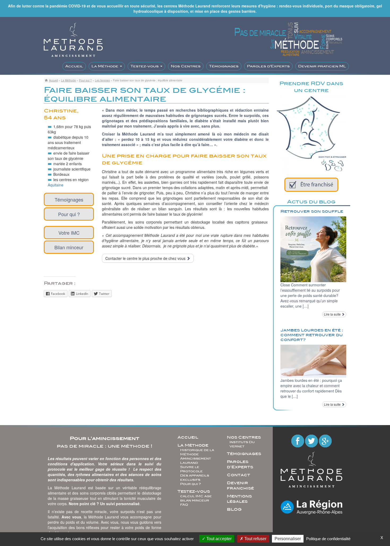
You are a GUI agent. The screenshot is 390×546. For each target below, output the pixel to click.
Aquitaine (55, 184)
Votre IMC (69, 232)
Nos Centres (186, 66)
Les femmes (102, 80)
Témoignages (224, 66)
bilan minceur (194, 500)
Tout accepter (218, 538)
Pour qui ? (85, 80)
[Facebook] (298, 440)
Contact (238, 475)
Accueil (74, 66)
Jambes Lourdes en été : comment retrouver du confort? (311, 335)
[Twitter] (312, 440)
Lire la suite (332, 314)
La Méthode (105, 66)
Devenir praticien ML (322, 66)
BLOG (234, 509)
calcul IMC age (196, 496)
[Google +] (325, 440)
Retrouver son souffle (311, 211)
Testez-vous (145, 66)
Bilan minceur (68, 247)
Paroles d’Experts (268, 66)
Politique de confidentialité (328, 538)
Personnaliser (288, 538)
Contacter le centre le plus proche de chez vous (146, 258)
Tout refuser (254, 538)
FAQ (184, 504)
